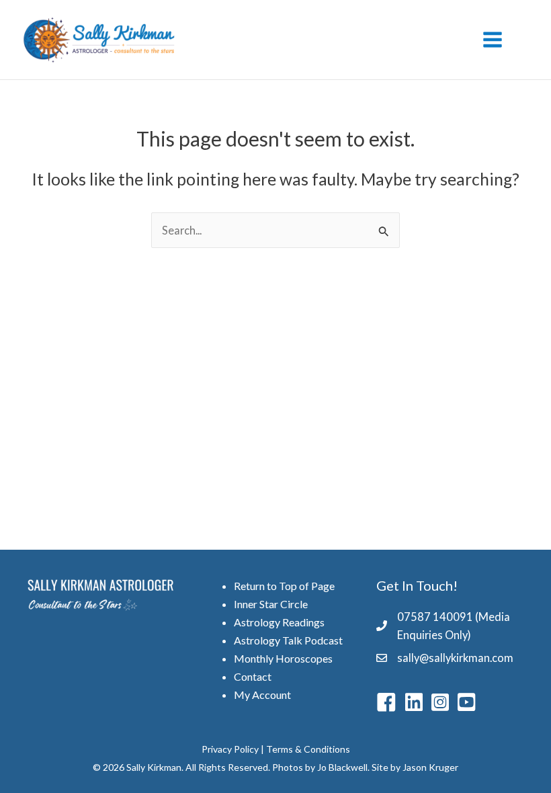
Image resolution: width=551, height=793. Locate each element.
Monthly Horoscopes (283, 658)
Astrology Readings (279, 622)
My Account (262, 694)
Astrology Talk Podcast (288, 640)
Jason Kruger (430, 767)
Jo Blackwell (342, 767)
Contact (252, 676)
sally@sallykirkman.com (455, 657)
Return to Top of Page (284, 585)
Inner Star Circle (271, 603)
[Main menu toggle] (492, 40)
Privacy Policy (230, 749)
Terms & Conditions (308, 749)
